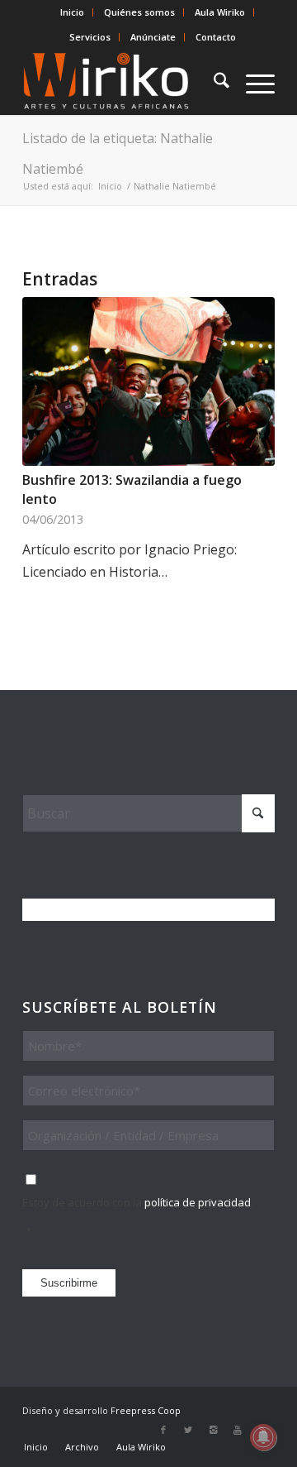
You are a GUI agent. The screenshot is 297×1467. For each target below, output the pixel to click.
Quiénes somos (139, 12)
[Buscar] (213, 82)
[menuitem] (72, 12)
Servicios (90, 37)
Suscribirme (68, 1283)
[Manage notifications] (263, 1437)
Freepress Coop (146, 1410)
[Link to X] (188, 1429)
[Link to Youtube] (237, 1429)
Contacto (216, 37)
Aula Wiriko (220, 12)
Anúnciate (153, 37)
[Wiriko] (123, 82)
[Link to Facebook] (163, 1429)
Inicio (72, 12)
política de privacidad (197, 1202)
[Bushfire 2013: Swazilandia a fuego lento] (148, 381)
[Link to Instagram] (212, 1429)
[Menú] (252, 82)
